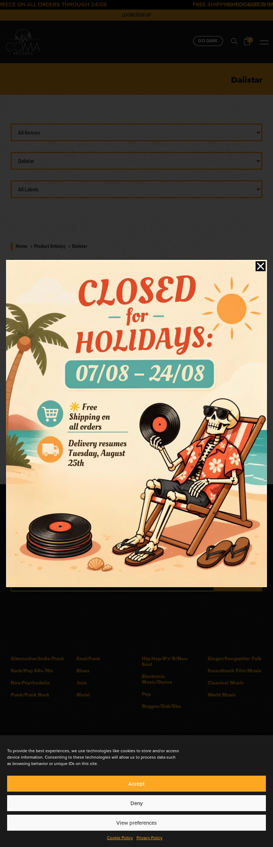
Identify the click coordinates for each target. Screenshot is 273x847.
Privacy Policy (149, 838)
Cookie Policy (120, 838)
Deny (136, 803)
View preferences (136, 823)
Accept (136, 784)
